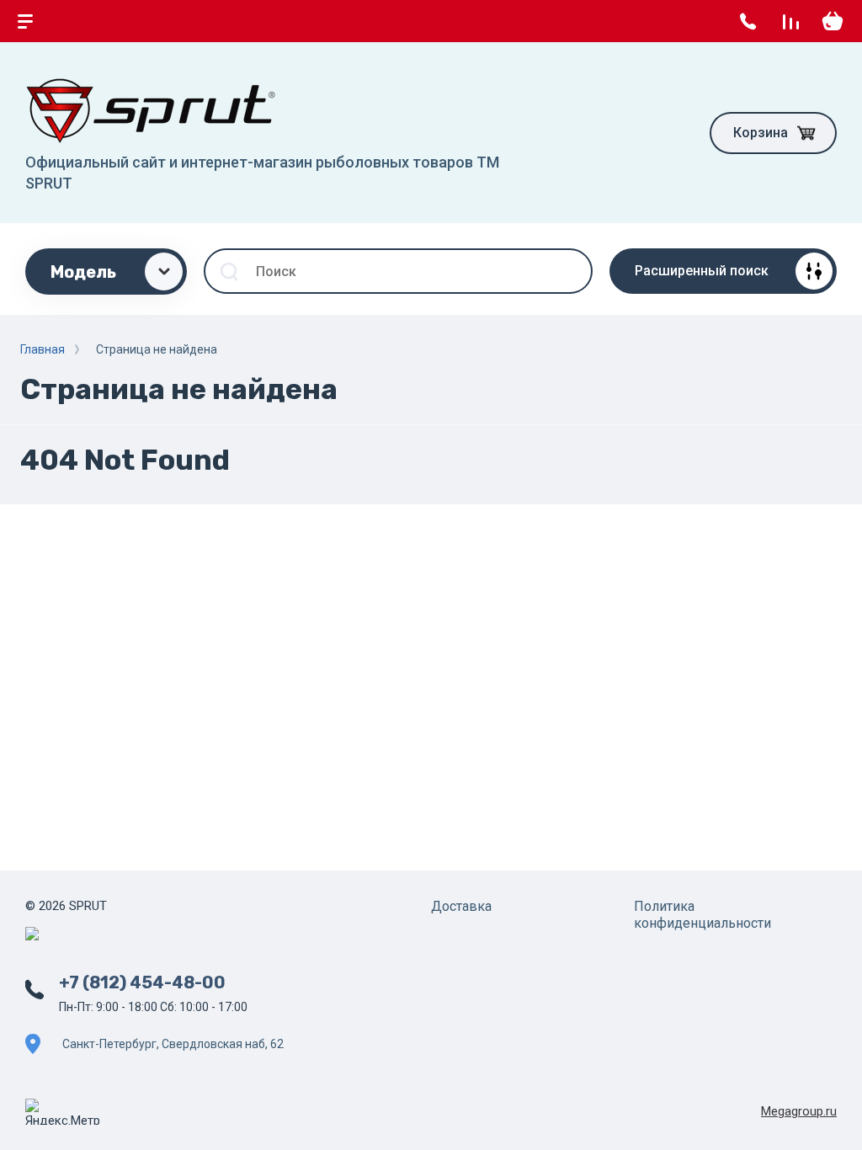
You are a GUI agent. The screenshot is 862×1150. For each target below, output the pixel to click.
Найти (569, 271)
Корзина (760, 133)
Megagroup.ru (799, 1111)
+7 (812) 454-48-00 (142, 982)
